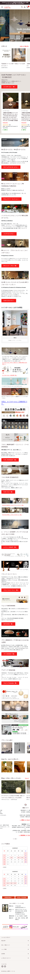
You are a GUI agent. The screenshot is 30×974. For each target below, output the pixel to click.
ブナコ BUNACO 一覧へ (9, 654)
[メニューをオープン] (2, 7)
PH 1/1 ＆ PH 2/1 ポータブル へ (10, 167)
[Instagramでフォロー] (5, 966)
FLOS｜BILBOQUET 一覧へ (10, 460)
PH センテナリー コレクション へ (11, 199)
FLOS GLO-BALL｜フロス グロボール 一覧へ (12, 514)
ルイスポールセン (6, 110)
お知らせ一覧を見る (24, 46)
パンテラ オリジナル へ (9, 233)
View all (27, 778)
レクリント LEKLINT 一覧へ (10, 547)
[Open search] (22, 7)
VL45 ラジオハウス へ (8, 300)
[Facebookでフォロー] (2, 966)
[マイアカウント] (24, 7)
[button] (2, 324)
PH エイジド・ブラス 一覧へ (10, 265)
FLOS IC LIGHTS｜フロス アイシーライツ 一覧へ (13, 505)
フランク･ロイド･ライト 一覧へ (10, 590)
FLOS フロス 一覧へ (8, 492)
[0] (27, 7)
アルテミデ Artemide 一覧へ (10, 683)
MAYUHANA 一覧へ (8, 624)
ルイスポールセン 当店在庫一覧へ (9, 375)
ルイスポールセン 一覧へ (9, 86)
